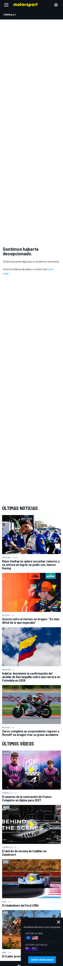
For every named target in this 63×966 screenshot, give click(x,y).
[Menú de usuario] (55, 4)
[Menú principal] (6, 5)
